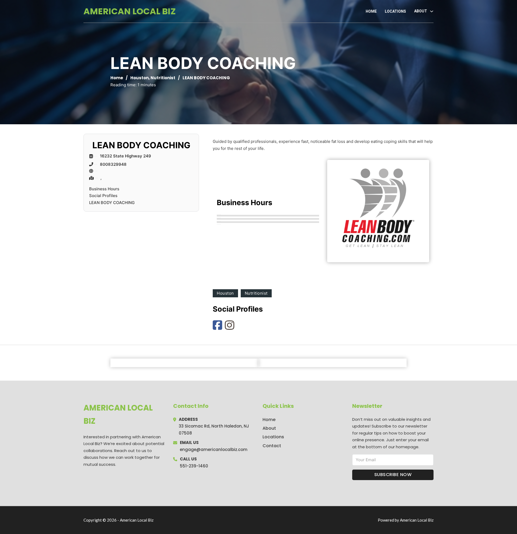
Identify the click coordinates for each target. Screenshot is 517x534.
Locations (395, 11)
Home (371, 11)
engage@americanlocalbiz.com (213, 449)
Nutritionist (163, 78)
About (269, 428)
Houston (139, 78)
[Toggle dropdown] (432, 11)
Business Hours (104, 188)
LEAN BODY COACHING (112, 202)
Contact (272, 446)
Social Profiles (103, 195)
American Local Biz (129, 11)
